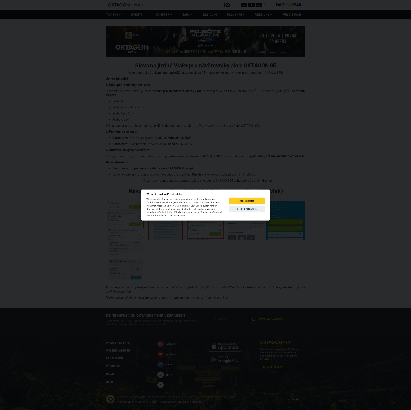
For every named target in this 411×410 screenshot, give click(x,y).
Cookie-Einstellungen (247, 209)
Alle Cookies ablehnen (175, 215)
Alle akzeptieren (247, 201)
